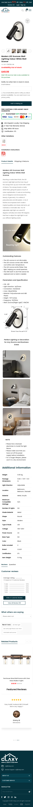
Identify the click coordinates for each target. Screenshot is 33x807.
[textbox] (16, 616)
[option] (16, 32)
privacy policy (5, 97)
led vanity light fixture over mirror (12, 629)
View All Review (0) (14, 603)
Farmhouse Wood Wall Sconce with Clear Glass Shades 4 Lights (16, 679)
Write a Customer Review (14, 598)
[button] (30, 641)
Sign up (23, 5)
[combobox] (16, 616)
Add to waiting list (16, 103)
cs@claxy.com (9, 766)
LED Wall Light (16, 625)
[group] (16, 666)
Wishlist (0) (11, 5)
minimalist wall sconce (9, 632)
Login (17, 5)
